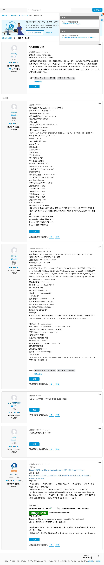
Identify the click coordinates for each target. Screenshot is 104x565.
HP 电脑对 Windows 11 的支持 (71, 24)
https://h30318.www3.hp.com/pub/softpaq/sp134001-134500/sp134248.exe (56, 470)
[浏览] (3, 10)
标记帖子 (14, 71)
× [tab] (98, 14)
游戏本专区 (14, 15)
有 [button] (51, 237)
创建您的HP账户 (35, 33)
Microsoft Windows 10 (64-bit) (45, 78)
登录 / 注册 (97, 10)
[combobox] (49, 10)
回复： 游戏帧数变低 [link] (35, 15)
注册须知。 (98, 561)
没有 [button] (57, 237)
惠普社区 (4, 15)
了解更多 (49, 33)
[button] (99, 44)
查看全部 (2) (38, 82)
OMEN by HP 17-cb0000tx (66, 78)
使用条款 (90, 561)
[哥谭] (14, 432)
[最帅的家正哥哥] (14, 398)
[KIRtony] (14, 48)
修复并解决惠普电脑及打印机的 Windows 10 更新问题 (78, 37)
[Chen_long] (14, 466)
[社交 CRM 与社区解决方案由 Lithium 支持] (87, 557)
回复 (34, 86)
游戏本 (23, 15)
